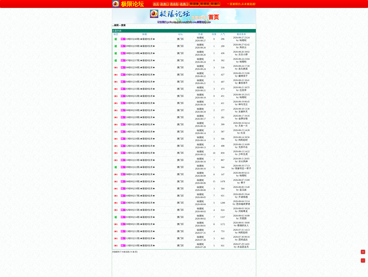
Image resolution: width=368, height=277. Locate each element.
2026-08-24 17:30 (241, 66)
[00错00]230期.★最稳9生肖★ (140, 110)
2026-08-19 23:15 (241, 94)
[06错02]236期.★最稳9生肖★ (140, 67)
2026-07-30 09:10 (241, 237)
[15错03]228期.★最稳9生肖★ (140, 124)
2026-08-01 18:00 (241, 222)
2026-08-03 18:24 (241, 208)
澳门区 (180, 39)
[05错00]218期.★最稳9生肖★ (140, 188)
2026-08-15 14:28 (241, 130)
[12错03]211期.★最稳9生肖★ (140, 238)
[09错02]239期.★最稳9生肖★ (140, 46)
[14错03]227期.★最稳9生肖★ (140, 131)
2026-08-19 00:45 (241, 101)
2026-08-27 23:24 (241, 37)
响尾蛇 (200, 37)
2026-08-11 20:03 (241, 158)
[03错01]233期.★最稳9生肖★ (140, 89)
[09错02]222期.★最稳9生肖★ (140, 167)
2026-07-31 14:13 (241, 230)
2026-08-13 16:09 (241, 144)
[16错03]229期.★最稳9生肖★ (140, 117)
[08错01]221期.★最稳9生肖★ (140, 174)
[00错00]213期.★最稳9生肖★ (140, 224)
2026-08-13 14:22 (241, 151)
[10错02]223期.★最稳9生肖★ (140, 160)
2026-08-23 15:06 (241, 73)
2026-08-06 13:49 (241, 187)
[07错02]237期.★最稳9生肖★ (140, 60)
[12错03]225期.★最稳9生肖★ (140, 146)
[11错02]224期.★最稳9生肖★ (140, 153)
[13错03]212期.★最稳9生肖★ (140, 231)
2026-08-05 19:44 (241, 194)
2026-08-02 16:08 (241, 215)
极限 (116, 25)
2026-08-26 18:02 (241, 52)
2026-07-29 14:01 (241, 244)
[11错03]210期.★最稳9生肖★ (140, 245)
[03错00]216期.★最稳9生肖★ (140, 202)
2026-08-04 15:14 (241, 201)
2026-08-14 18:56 (241, 137)
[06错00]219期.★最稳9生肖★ (140, 181)
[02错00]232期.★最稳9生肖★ (140, 96)
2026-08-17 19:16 (241, 116)
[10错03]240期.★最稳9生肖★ (140, 39)
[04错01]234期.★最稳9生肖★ (140, 81)
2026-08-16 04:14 (241, 123)
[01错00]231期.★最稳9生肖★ (140, 103)
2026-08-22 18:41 (241, 80)
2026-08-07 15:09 (241, 180)
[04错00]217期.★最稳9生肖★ (140, 195)
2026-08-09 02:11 (241, 173)
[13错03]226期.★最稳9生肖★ (140, 138)
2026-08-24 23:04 (241, 59)
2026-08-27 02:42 (241, 44)
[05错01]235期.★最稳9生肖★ (140, 74)
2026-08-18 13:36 (241, 109)
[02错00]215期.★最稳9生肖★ (140, 210)
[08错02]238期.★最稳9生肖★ (140, 53)
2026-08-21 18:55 (241, 87)
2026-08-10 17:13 (241, 165)
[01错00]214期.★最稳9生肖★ (140, 217)
